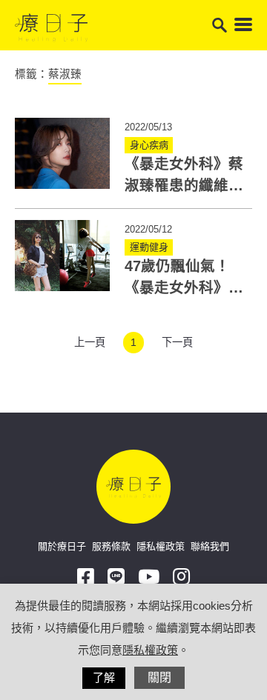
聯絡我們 (210, 546)
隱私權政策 (160, 546)
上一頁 (89, 342)
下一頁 (177, 342)
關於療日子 (62, 546)
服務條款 (111, 546)
